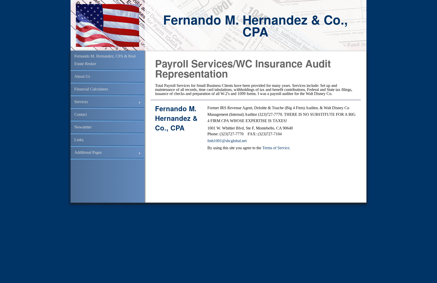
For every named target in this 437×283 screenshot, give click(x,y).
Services (81, 102)
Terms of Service (275, 148)
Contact (80, 114)
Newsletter (83, 127)
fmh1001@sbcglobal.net (227, 141)
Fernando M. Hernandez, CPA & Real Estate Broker (105, 60)
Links (78, 140)
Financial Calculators (91, 89)
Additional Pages (88, 152)
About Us (82, 76)
